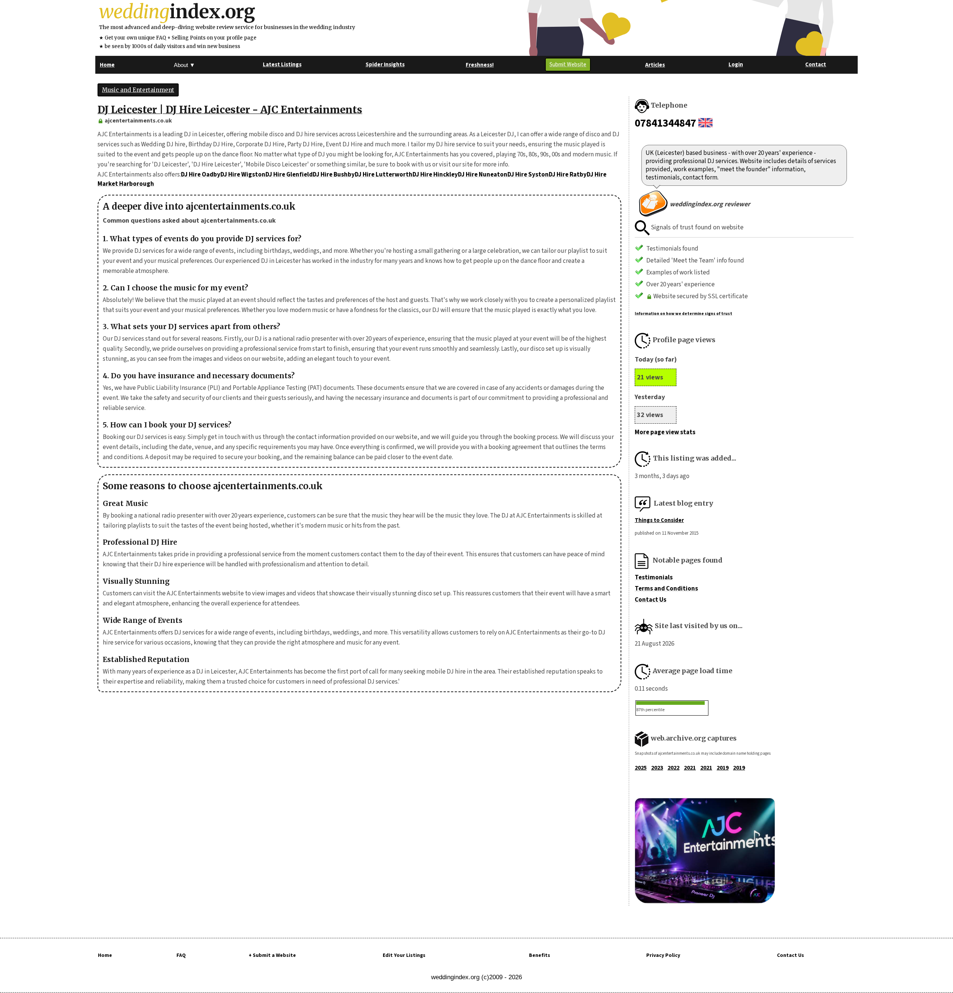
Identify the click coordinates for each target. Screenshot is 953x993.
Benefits (539, 955)
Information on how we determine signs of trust (683, 313)
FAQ (181, 955)
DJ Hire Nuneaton (482, 174)
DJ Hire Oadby (200, 174)
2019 (723, 768)
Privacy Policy (663, 955)
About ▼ (184, 65)
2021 (690, 768)
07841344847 (665, 123)
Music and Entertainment (138, 89)
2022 (673, 768)
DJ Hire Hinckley (435, 174)
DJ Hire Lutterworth (383, 174)
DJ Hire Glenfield (289, 174)
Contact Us (650, 599)
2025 (641, 768)
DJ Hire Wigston (242, 174)
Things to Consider (659, 520)
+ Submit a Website (272, 955)
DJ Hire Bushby (334, 174)
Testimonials (654, 577)
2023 (657, 768)
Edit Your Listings (404, 955)
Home (105, 955)
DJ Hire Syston (528, 174)
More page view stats (665, 432)
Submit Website (567, 65)
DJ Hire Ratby (568, 174)
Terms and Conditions (666, 588)
